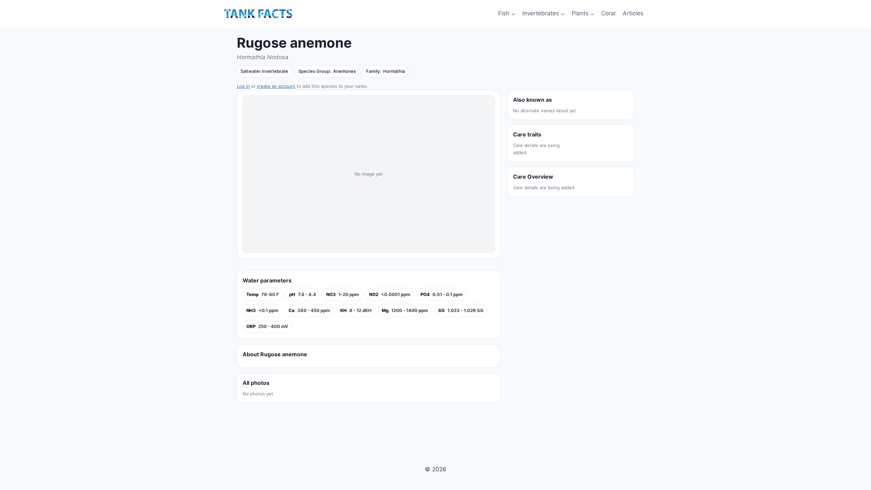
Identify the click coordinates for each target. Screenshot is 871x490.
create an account (276, 86)
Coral (608, 13)
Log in (243, 86)
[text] (263, 294)
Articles (633, 13)
